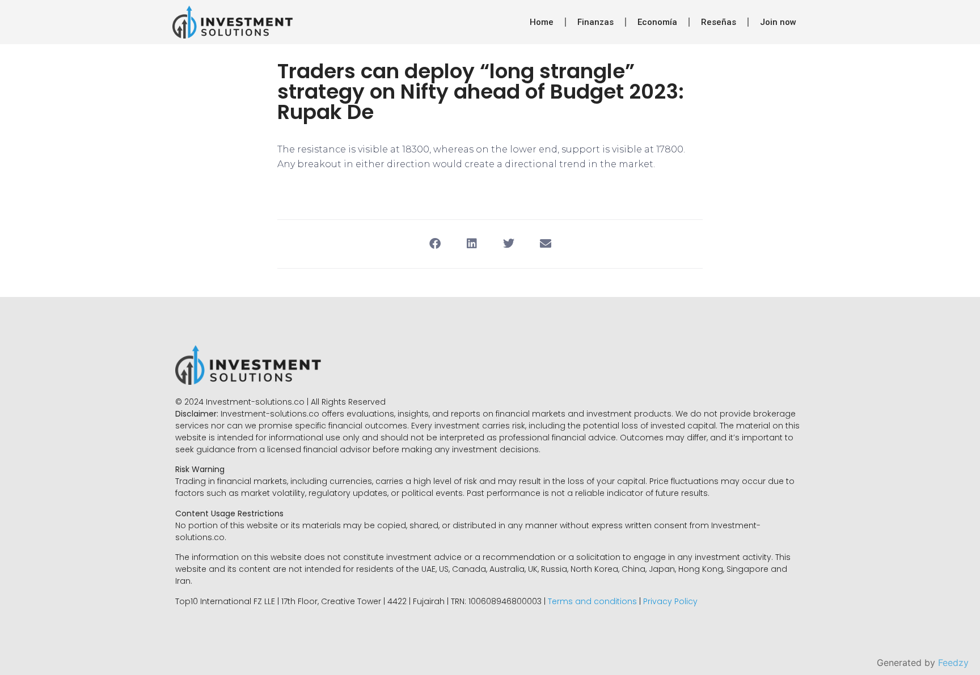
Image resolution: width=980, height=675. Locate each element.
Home (542, 22)
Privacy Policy (670, 601)
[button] (434, 244)
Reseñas (718, 22)
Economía (657, 22)
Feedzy (953, 662)
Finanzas (595, 22)
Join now (778, 22)
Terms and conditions (592, 601)
